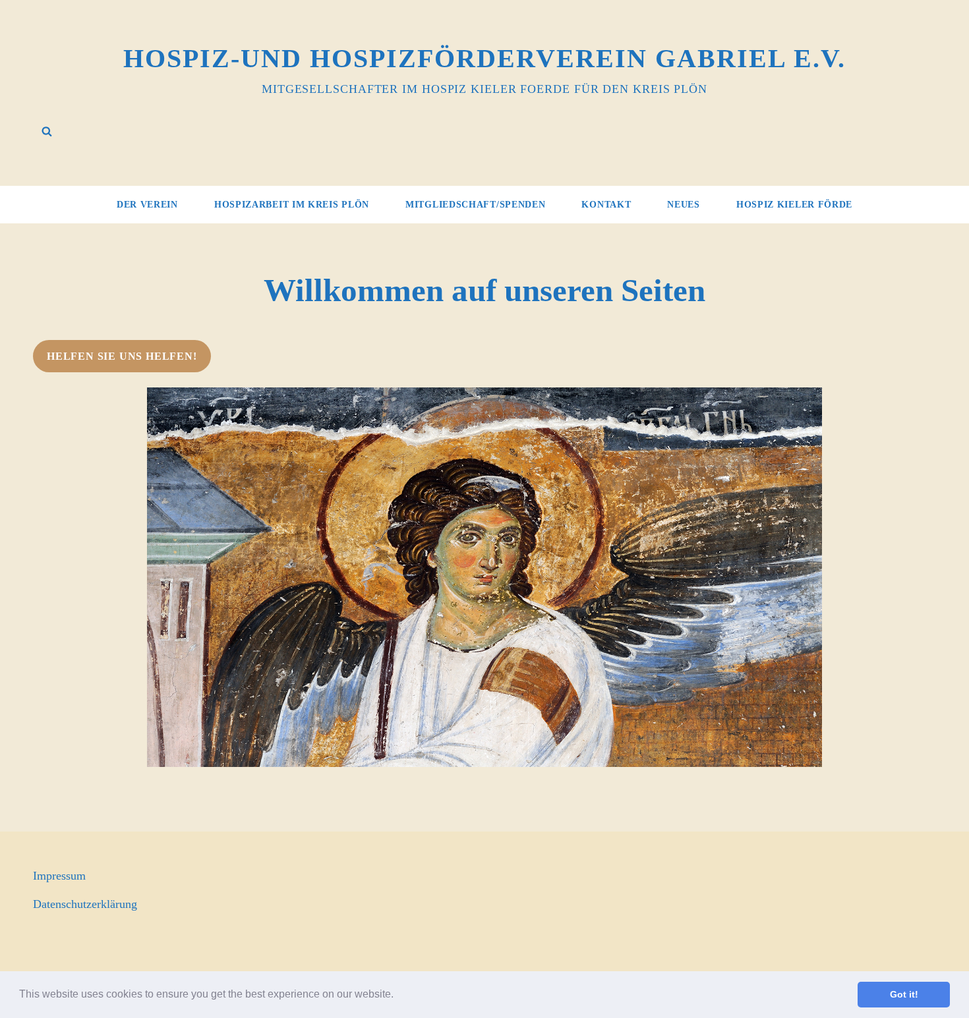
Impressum (59, 875)
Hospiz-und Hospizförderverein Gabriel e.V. (484, 58)
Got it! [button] (904, 994)
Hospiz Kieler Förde (794, 205)
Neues (683, 205)
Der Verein (147, 205)
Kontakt (606, 205)
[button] (398, 996)
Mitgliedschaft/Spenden (475, 205)
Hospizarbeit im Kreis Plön (291, 205)
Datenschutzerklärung (85, 904)
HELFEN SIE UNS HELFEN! (122, 356)
